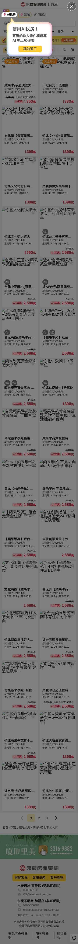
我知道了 (30, 49)
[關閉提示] (71, 6)
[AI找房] (9, 14)
